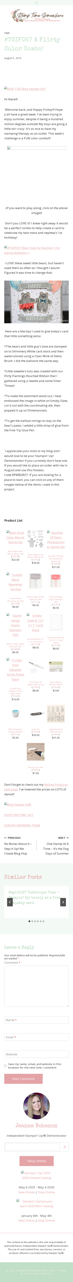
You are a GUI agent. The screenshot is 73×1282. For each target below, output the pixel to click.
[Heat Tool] (35, 713)
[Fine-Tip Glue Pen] (35, 752)
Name (11, 1020)
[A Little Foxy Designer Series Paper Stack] (15, 670)
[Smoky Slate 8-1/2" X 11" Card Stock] (35, 622)
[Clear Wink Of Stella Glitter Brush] (35, 666)
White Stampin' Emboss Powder (15, 730)
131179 (35, 602)
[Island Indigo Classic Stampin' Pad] (15, 625)
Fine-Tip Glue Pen (35, 767)
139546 (15, 556)
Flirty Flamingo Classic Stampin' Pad (56, 599)
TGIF (7, 33)
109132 (15, 734)
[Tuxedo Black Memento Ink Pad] (15, 582)
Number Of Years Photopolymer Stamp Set (55, 558)
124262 (56, 687)
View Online (26, 1192)
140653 (56, 564)
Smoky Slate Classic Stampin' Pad (35, 598)
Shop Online (46, 1192)
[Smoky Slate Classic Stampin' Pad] (35, 581)
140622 (56, 734)
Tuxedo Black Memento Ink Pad (15, 599)
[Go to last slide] (10, 902)
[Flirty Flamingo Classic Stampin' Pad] (56, 581)
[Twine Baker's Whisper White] (56, 666)
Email (11, 1037)
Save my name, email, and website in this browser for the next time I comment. (34, 1065)
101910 (56, 645)
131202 (35, 644)
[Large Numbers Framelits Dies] (56, 713)
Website (11, 1054)
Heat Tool (35, 729)
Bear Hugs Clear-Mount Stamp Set (15, 552)
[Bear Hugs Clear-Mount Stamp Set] (15, 537)
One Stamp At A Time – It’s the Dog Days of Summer (56, 845)
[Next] (63, 902)
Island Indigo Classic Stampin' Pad (15, 645)
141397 (56, 604)
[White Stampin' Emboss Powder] (15, 713)
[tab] (29, 921)
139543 (35, 560)
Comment (12, 963)
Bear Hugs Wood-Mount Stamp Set (36, 556)
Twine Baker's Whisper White (55, 683)
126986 (15, 649)
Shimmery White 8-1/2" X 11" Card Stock (55, 640)
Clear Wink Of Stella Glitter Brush (35, 683)
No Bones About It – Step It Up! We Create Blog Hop (18, 845)
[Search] (65, 1147)
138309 (35, 770)
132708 (15, 603)
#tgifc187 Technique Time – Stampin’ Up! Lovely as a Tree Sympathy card (34, 898)
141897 (35, 687)
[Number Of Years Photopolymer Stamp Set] (56, 539)
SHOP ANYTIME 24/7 (18, 815)
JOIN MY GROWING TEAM (22, 825)
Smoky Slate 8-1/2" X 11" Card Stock (35, 640)
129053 (35, 732)
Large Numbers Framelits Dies (56, 730)
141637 (15, 696)
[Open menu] (36, 2)
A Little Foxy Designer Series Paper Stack (15, 691)
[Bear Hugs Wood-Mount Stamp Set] (35, 539)
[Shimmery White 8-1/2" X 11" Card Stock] (56, 622)
